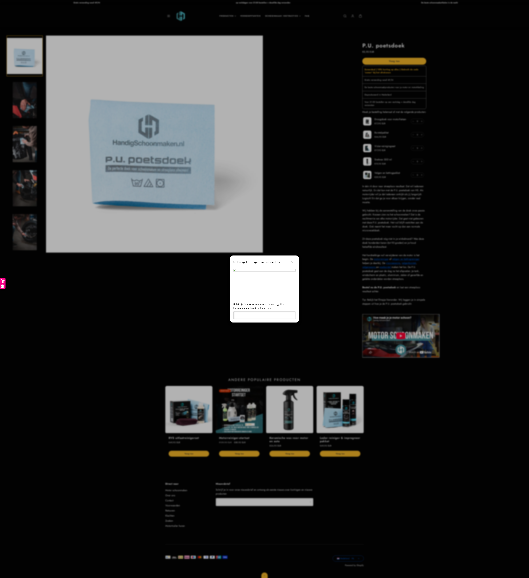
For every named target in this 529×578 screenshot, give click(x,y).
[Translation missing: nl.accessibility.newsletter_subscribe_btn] (293, 315)
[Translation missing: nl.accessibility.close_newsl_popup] (292, 262)
